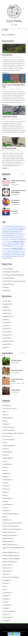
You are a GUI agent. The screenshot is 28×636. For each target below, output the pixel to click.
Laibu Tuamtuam (7, 498)
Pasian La (5, 574)
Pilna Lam (5, 583)
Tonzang (16, 256)
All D (3, 226)
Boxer (4, 421)
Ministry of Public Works (9, 561)
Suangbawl (5, 595)
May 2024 (5, 319)
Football (6, 145)
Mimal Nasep (6, 520)
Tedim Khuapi (16, 254)
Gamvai (5, 233)
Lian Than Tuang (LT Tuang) (10, 513)
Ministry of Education (19, 239)
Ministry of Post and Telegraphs (11, 558)
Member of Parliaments (7, 239)
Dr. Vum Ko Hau (7, 436)
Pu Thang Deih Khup (8, 268)
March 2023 (6, 328)
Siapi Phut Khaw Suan (8, 284)
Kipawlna (5, 492)
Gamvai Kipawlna (15, 184)
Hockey (5, 467)
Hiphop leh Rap (7, 464)
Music (16, 246)
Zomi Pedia (14, 21)
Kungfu (4, 495)
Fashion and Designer (8, 445)
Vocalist (10, 258)
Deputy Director (8, 228)
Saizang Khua (8, 252)
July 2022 (5, 347)
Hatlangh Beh (21, 233)
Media (4, 516)
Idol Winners (6, 473)
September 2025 (7, 304)
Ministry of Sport (7, 565)
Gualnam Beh (13, 233)
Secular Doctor (17, 253)
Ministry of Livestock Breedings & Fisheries (14, 547)
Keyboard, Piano (7, 479)
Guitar (4, 461)
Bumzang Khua (7, 55)
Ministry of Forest (7, 538)
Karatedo (5, 476)
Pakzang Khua (6, 290)
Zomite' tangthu (15, 362)
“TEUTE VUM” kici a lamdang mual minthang (14, 281)
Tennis (4, 602)
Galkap (7, 232)
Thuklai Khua (8, 256)
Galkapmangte (17, 231)
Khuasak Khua (6, 237)
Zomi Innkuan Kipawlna (9, 611)
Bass (4, 411)
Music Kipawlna (7, 571)
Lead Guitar (6, 510)
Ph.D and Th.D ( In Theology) (10, 577)
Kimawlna (5, 486)
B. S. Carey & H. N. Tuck (9, 408)
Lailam (4, 501)
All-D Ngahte (6, 405)
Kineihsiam (6, 489)
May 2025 (5, 307)
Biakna (18, 226)
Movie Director (6, 568)
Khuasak (20, 235)
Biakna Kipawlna (7, 418)
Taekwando (6, 599)
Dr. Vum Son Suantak (8, 439)
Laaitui (13, 237)
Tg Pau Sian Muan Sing (8, 278)
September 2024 (7, 316)
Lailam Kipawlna (7, 504)
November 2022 (7, 335)
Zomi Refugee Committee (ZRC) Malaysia (13, 275)
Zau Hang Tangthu (16, 360)
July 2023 (5, 325)
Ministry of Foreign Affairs (9, 535)
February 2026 (6, 301)
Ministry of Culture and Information (12, 529)
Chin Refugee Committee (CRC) (11, 272)
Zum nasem (6, 620)
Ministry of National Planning (10, 555)
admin (5, 57)
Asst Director (11, 226)
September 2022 (7, 341)
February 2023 (6, 332)
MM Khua (12, 244)
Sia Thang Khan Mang (9, 148)
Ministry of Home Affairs (9, 544)
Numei (7, 249)
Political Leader (16, 251)
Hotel (4, 470)
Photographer (6, 580)
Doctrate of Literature (8, 430)
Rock (4, 589)
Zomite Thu (13, 383)
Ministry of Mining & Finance (10, 552)
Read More (4, 73)
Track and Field (7, 605)
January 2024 (6, 322)
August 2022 (6, 344)
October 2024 (6, 313)
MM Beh (18, 242)
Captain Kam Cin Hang (9, 117)
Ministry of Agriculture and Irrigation (12, 523)
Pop (4, 586)
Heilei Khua (6, 287)
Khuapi (15, 235)
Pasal (17, 248)
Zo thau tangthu (15, 390)
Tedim (9, 254)
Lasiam (5, 507)
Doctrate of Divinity (8, 229)
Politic (9, 251)
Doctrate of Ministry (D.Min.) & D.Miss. (12, 433)
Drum (4, 442)
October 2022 (6, 338)
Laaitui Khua (20, 237)
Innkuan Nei (7, 236)
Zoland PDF (14, 211)
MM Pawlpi (9, 246)
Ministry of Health (7, 241)
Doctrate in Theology (19, 228)
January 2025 (6, 310)
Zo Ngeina (5, 608)
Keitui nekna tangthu (17, 370)
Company (5, 424)
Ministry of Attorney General (10, 526)
